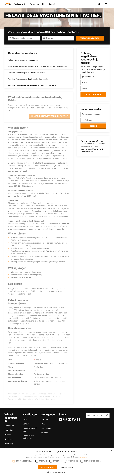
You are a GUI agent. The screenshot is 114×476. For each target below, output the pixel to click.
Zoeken (93, 126)
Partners (44, 433)
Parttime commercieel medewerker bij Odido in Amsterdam (32, 85)
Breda (6, 448)
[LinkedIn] (61, 419)
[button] (57, 472)
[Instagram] (65, 419)
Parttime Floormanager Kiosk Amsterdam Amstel (28, 79)
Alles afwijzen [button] (67, 467)
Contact (52, 4)
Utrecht (7, 434)
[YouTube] (70, 419)
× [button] (111, 450)
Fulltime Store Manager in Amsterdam (23, 60)
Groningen (8, 439)
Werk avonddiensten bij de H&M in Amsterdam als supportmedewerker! (37, 66)
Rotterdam (8, 430)
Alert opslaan (93, 94)
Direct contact (46, 428)
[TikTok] (74, 419)
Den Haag (8, 443)
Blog (44, 4)
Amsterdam (12, 394)
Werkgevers (34, 4)
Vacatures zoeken (89, 38)
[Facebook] (79, 419)
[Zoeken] (106, 4)
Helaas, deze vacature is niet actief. (49, 116)
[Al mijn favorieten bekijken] (99, 4)
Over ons (44, 419)
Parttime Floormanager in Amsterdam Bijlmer (26, 73)
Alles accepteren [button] (48, 467)
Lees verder (84, 457)
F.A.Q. (25, 419)
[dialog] (57, 462)
